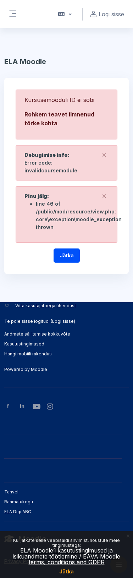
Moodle (39, 369)
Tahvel (11, 491)
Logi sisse (63, 321)
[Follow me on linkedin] (22, 406)
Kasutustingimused (24, 344)
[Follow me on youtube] (36, 407)
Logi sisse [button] (111, 14)
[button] (64, 14)
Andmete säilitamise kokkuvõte (37, 334)
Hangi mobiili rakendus (28, 353)
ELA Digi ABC (17, 511)
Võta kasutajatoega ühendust (45, 305)
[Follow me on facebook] (8, 406)
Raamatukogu (18, 501)
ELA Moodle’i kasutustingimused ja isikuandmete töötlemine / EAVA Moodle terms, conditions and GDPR (66, 556)
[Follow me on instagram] (50, 407)
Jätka (66, 571)
